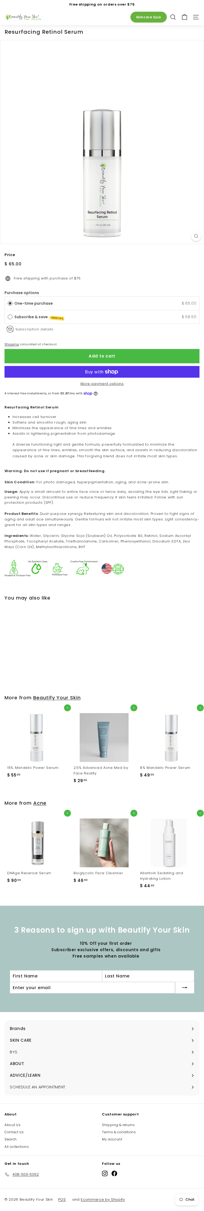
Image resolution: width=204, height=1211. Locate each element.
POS (62, 1199)
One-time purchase (33, 303)
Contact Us (14, 1132)
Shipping (12, 344)
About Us (12, 1125)
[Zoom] (196, 236)
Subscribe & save (38, 317)
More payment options (102, 383)
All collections (17, 1146)
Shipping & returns (118, 1125)
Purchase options (22, 292)
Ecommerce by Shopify (103, 1199)
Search (11, 1139)
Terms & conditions (119, 1132)
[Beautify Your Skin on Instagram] (105, 1173)
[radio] (10, 303)
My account (112, 1139)
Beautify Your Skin (56, 697)
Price (10, 254)
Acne (39, 803)
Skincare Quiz (148, 17)
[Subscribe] (184, 988)
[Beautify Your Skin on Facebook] (114, 1173)
